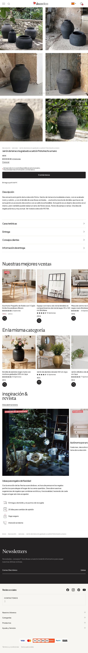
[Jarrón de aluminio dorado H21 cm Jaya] (39, 382)
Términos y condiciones (10, 647)
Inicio (4, 534)
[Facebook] (67, 591)
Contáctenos (44, 175)
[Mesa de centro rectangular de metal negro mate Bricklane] (73, 318)
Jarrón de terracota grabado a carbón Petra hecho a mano (39, 148)
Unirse (83, 570)
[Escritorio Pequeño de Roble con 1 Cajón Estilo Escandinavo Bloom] (4, 318)
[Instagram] (73, 591)
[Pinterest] (78, 591)
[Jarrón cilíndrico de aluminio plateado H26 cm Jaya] (73, 384)
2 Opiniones (16, 159)
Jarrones (15, 148)
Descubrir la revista (10, 405)
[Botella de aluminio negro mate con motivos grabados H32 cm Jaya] (4, 384)
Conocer (5, 162)
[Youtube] (84, 591)
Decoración (6, 148)
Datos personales (27, 647)
